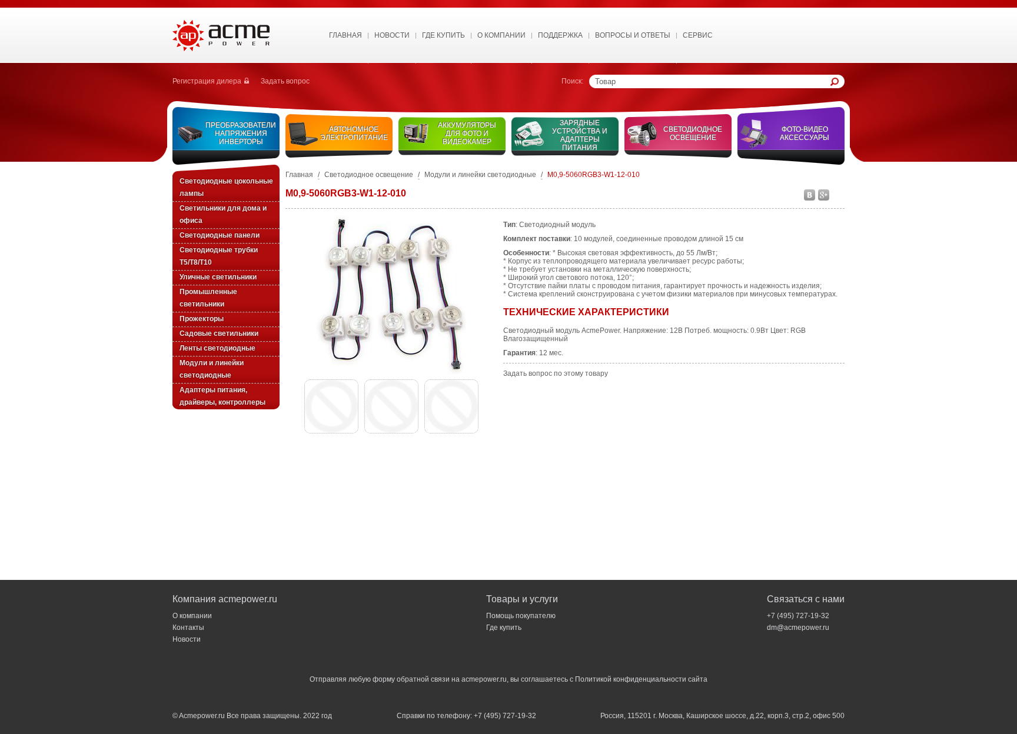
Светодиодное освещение (692, 133)
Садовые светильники (219, 333)
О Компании (501, 35)
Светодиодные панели (220, 235)
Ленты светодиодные (217, 348)
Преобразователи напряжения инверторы (240, 133)
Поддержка (560, 35)
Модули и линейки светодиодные (480, 175)
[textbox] (712, 81)
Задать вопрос (285, 81)
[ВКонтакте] (810, 194)
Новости (392, 35)
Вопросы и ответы (632, 35)
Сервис (698, 35)
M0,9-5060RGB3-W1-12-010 (593, 175)
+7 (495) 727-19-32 (798, 616)
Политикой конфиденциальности (630, 679)
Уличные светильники (218, 277)
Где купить (443, 35)
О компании (192, 616)
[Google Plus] (824, 194)
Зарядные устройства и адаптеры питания (579, 135)
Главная (345, 35)
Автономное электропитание (354, 133)
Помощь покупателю (521, 616)
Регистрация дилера (206, 81)
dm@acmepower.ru (798, 627)
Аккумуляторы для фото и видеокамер (467, 133)
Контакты (188, 627)
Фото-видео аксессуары (804, 133)
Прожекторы (202, 319)
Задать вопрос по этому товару (555, 373)
